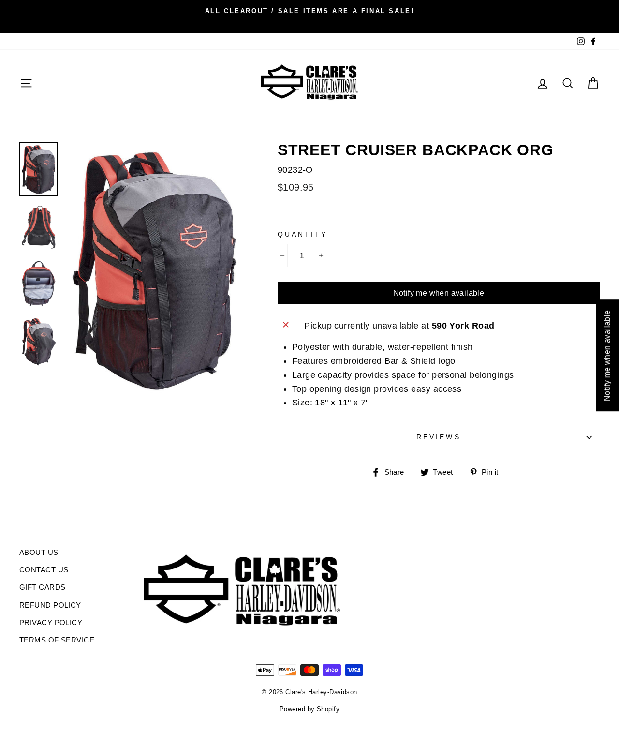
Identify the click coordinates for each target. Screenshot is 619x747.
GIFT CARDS (42, 587)
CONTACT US (44, 570)
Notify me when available (439, 293)
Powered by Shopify (309, 709)
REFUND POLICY (50, 605)
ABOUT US (39, 552)
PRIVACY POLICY (50, 622)
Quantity (302, 234)
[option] (309, 10)
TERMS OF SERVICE (56, 640)
